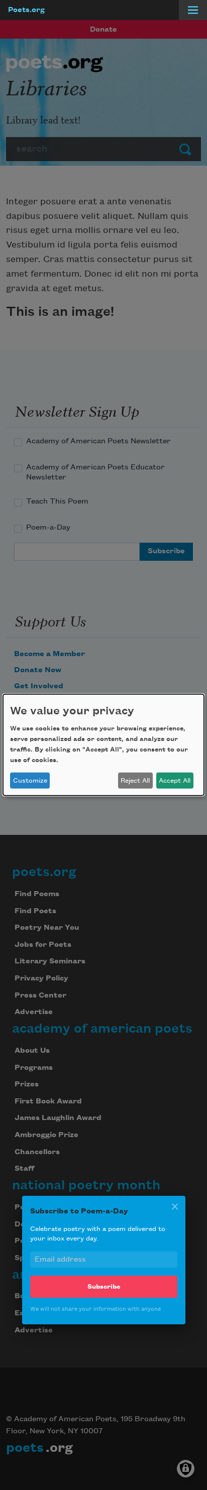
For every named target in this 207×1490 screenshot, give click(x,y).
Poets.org (26, 10)
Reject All (135, 780)
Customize (30, 780)
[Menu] (193, 10)
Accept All (174, 780)
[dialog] (103, 745)
